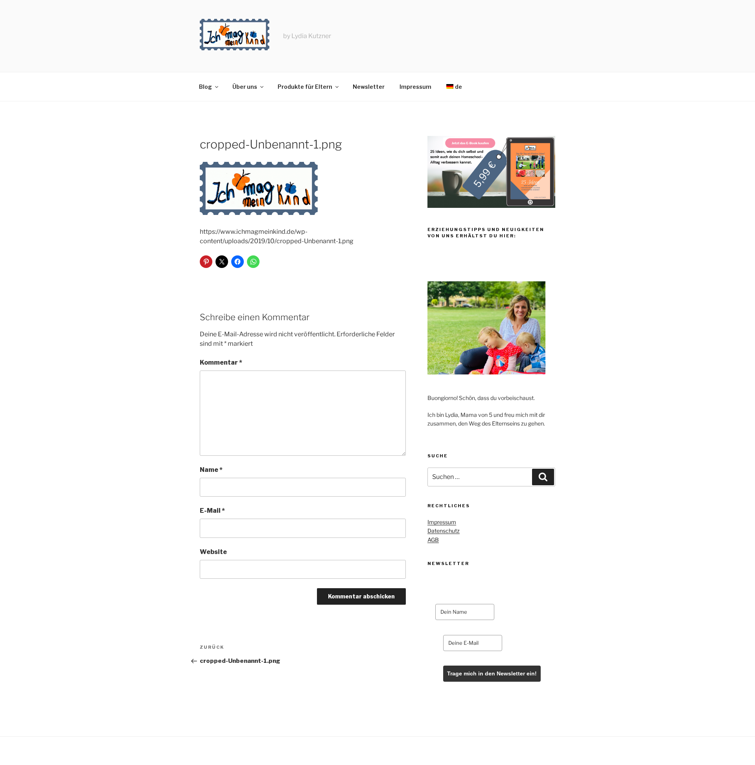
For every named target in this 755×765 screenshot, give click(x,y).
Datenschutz (443, 530)
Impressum (415, 86)
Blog (205, 86)
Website (213, 552)
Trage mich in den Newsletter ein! (492, 673)
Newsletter (369, 86)
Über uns (244, 86)
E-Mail (212, 510)
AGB (433, 539)
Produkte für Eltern (305, 86)
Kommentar (221, 362)
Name (211, 469)
